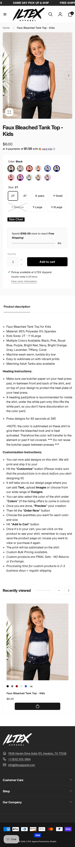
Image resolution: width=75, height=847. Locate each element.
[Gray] (20, 168)
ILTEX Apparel (32, 841)
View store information (24, 281)
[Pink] (11, 177)
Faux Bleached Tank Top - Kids (26, 693)
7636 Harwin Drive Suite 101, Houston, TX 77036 (37, 753)
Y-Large (37, 207)
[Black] (11, 168)
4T (25, 195)
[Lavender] (47, 177)
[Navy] (56, 168)
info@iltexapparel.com (21, 764)
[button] (5, 14)
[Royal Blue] (47, 168)
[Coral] (38, 177)
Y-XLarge (56, 207)
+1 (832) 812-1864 (19, 759)
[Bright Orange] (38, 168)
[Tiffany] (29, 177)
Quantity (11, 254)
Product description (17, 306)
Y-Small (58, 195)
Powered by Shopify (47, 841)
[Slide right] (68, 75)
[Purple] (20, 177)
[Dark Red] (29, 168)
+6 (31, 686)
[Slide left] (6, 75)
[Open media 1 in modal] (37, 75)
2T (13, 195)
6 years (39, 195)
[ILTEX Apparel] (17, 744)
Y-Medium (17, 207)
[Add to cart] (37, 706)
